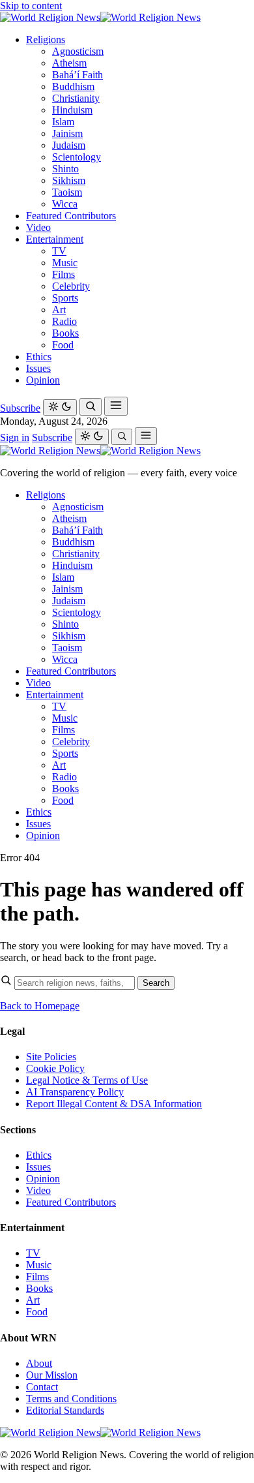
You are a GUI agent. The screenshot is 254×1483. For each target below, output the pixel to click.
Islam (63, 121)
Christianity (76, 98)
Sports (65, 297)
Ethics (38, 356)
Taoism (67, 192)
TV (59, 250)
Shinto (65, 168)
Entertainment (54, 239)
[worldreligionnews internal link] (100, 17)
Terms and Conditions (71, 1398)
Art (59, 309)
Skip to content (31, 5)
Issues (38, 368)
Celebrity (71, 286)
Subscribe (20, 408)
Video (38, 227)
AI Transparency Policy (75, 1091)
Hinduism (72, 109)
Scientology (76, 156)
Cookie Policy (55, 1068)
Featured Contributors (71, 215)
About (39, 1363)
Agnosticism (78, 51)
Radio (64, 321)
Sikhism (68, 180)
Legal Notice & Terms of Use (87, 1080)
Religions (45, 39)
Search (156, 983)
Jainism (67, 133)
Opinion (43, 380)
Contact (42, 1386)
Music (65, 262)
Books (65, 333)
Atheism (69, 63)
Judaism (68, 145)
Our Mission (52, 1375)
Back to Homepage (39, 1005)
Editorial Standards (65, 1410)
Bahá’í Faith (77, 74)
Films (63, 274)
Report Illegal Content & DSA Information (114, 1103)
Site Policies (51, 1056)
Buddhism (73, 86)
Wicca (65, 203)
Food (63, 344)
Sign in (14, 437)
